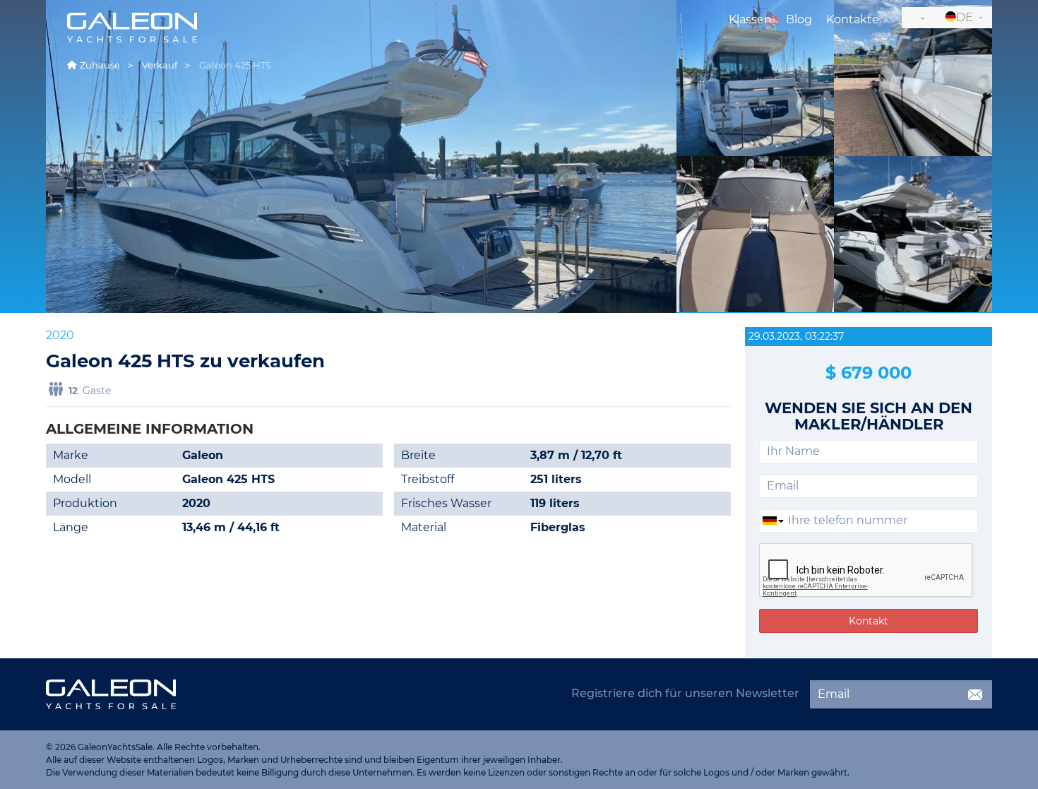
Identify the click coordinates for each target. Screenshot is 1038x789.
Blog (799, 19)
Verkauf (159, 65)
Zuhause (100, 65)
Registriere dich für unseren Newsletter (685, 693)
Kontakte (852, 19)
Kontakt (868, 621)
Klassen (750, 19)
